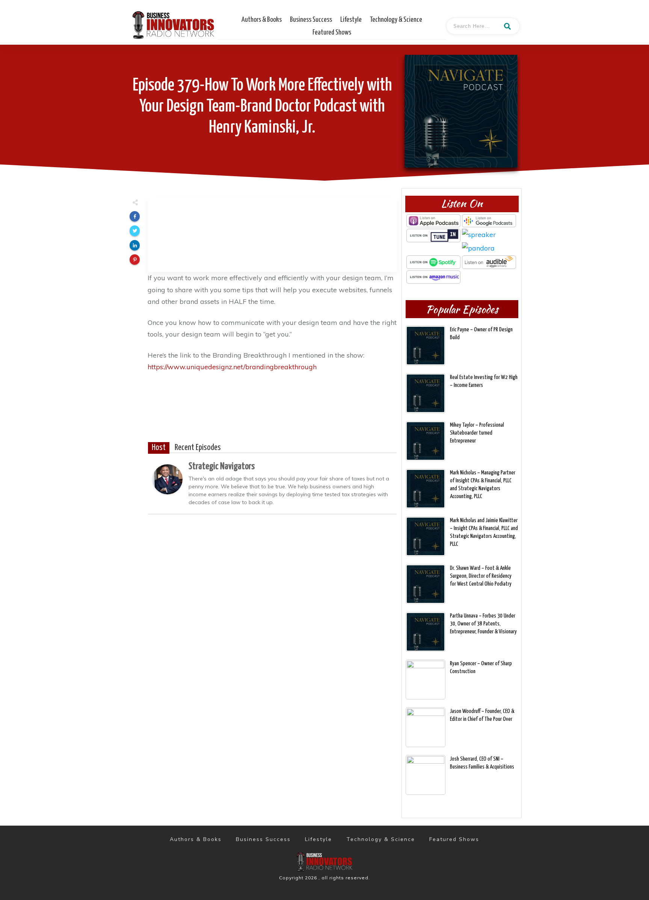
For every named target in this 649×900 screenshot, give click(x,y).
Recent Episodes (198, 448)
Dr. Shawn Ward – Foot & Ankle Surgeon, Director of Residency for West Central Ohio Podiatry (481, 576)
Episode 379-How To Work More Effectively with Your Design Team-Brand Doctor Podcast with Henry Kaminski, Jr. (262, 107)
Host (159, 448)
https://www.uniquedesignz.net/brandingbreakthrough (232, 366)
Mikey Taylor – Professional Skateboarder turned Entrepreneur (477, 433)
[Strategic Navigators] (167, 478)
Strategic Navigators (222, 466)
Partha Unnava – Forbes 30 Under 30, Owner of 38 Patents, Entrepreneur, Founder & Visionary (483, 623)
